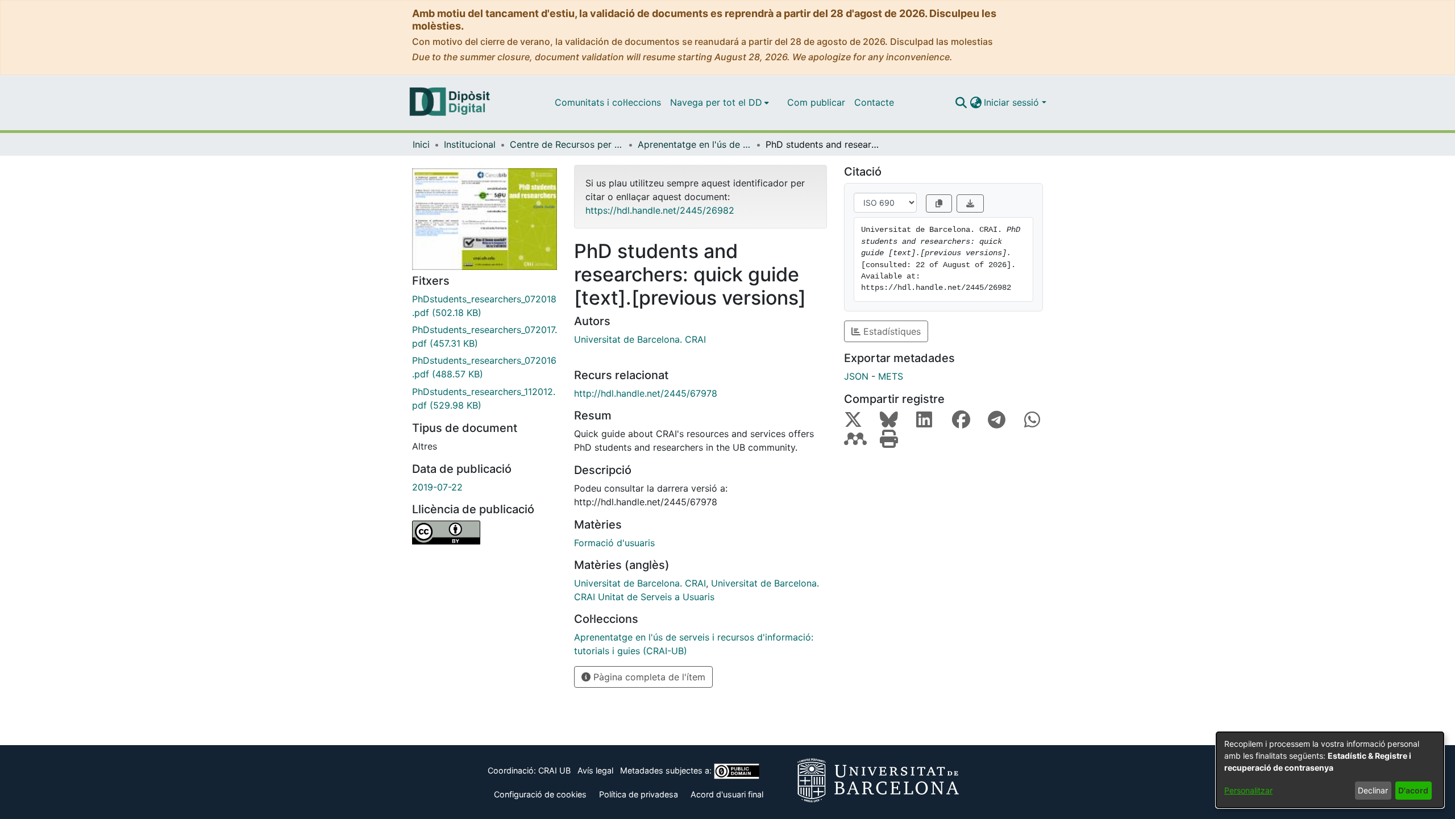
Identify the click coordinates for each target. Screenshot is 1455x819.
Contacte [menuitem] (874, 102)
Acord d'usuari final (727, 794)
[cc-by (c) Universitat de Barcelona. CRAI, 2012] (484, 532)
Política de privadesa (638, 794)
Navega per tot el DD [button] (716, 102)
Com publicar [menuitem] (816, 102)
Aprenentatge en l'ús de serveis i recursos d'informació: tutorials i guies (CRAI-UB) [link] (694, 144)
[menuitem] (719, 102)
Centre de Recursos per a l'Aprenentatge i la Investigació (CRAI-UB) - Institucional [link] (566, 144)
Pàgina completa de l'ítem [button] (648, 677)
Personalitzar (1248, 790)
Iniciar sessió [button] (1013, 102)
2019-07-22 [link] (437, 487)
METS (890, 376)
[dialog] (1330, 770)
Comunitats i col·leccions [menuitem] (608, 102)
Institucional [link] (470, 144)
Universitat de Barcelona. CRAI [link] (640, 339)
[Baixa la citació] (970, 203)
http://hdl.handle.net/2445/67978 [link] (645, 393)
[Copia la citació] (939, 203)
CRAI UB (554, 770)
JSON (856, 376)
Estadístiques (890, 331)
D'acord (1413, 790)
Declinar (1373, 790)
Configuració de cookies (540, 794)
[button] (961, 102)
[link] (484, 305)
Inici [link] (421, 144)
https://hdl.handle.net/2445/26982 (659, 210)
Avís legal (595, 770)
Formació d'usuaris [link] (614, 542)
